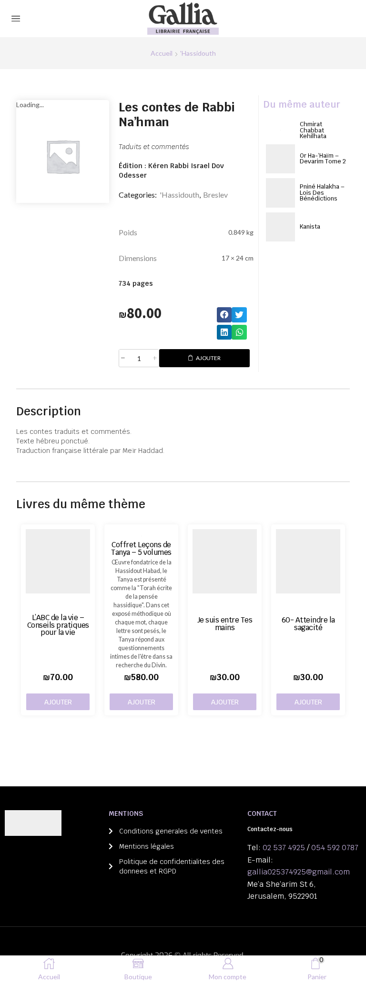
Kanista (310, 226)
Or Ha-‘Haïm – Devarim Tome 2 (323, 158)
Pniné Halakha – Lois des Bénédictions (322, 192)
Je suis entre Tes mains (225, 623)
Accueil (162, 53)
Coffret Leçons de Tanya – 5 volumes (141, 548)
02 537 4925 (284, 848)
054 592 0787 (334, 848)
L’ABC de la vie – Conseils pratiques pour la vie (58, 624)
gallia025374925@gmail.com (298, 872)
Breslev (215, 194)
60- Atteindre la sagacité (308, 623)
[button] (224, 314)
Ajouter (208, 357)
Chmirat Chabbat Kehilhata (313, 130)
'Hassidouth (198, 53)
